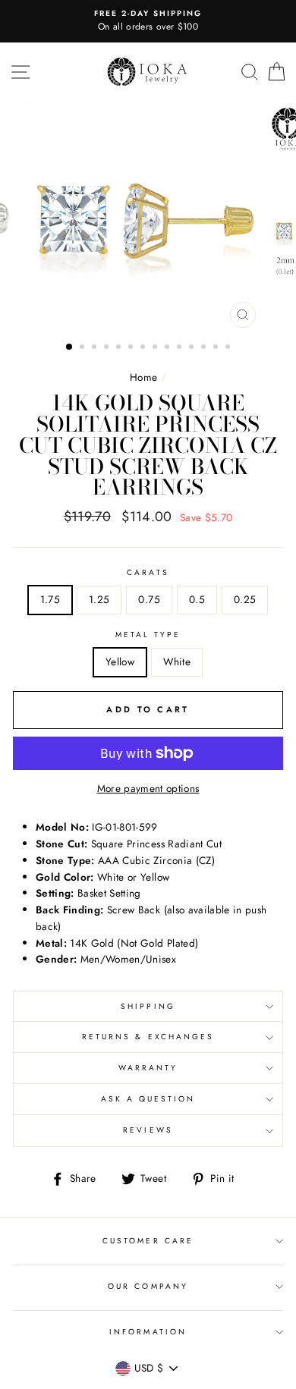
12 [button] (205, 348)
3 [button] (95, 348)
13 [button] (217, 348)
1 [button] (70, 347)
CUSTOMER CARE (148, 1240)
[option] (148, 21)
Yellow (119, 661)
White (177, 661)
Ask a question (148, 1099)
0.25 (245, 599)
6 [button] (132, 348)
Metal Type (148, 634)
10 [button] (180, 348)
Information (148, 1331)
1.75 (50, 599)
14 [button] (229, 348)
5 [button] (120, 348)
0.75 (148, 599)
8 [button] (156, 348)
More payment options (148, 788)
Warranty (148, 1067)
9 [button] (168, 348)
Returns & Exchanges (148, 1036)
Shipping (148, 1006)
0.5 (197, 599)
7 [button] (144, 348)
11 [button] (193, 348)
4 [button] (108, 348)
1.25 (99, 599)
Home (143, 377)
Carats (147, 572)
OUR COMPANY (148, 1286)
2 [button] (83, 348)
